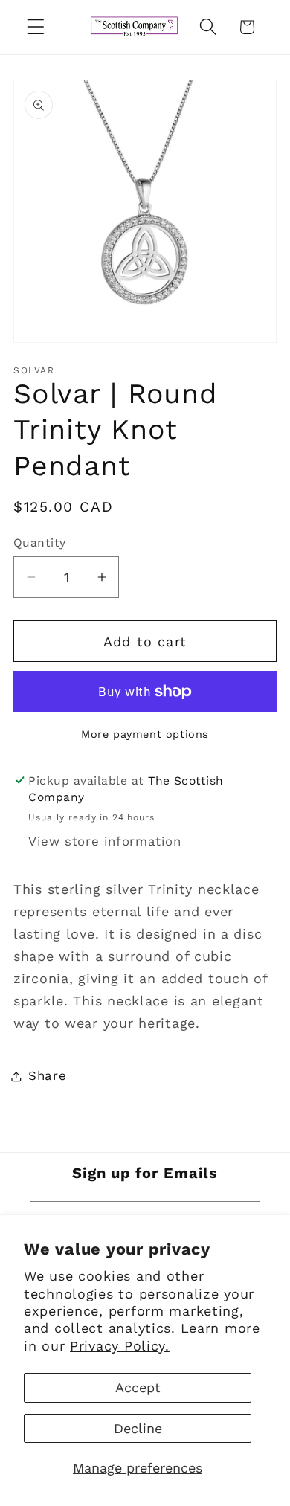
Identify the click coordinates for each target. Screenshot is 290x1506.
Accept (138, 1387)
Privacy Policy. (120, 1346)
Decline (138, 1428)
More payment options (145, 734)
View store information (104, 841)
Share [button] (47, 1075)
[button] (36, 27)
